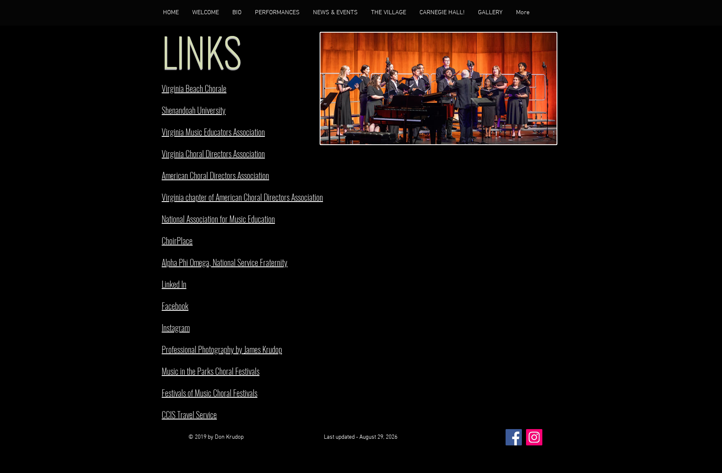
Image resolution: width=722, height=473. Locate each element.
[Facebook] (514, 437)
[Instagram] (534, 437)
